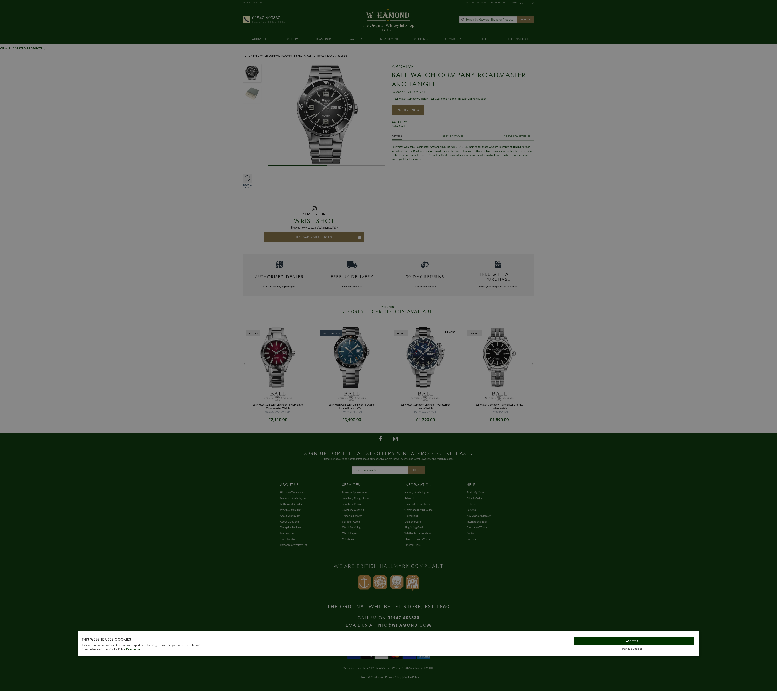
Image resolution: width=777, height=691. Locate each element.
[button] (633, 649)
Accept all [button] (633, 641)
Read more (133, 649)
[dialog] (388, 643)
